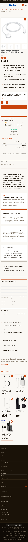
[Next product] (2, 58)
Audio (2, 488)
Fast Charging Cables (18, 9)
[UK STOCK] (14, 30)
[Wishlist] (20, 5)
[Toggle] (26, 486)
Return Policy (4, 509)
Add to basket (14, 107)
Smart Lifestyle (4, 501)
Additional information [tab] (7, 164)
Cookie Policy (4, 517)
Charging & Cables (6, 9)
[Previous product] (5, 58)
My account (3, 473)
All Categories (4, 486)
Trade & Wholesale (5, 462)
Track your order (4, 478)
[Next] (24, 30)
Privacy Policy (4, 519)
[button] (2, 5)
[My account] (23, 5)
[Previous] (3, 30)
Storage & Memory (5, 493)
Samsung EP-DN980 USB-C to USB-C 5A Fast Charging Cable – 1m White (7, 413)
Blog (2, 455)
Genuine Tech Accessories (7, 470)
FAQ (2, 457)
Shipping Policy (4, 512)
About (2, 452)
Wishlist (2, 475)
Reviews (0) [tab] (4, 166)
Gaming (2, 498)
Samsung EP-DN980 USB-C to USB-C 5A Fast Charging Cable (6, 390)
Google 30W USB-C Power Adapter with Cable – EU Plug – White (20, 390)
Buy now (15, 112)
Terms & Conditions (5, 514)
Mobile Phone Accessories (7, 496)
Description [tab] (4, 161)
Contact (3, 460)
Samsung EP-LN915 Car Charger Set (20, 412)
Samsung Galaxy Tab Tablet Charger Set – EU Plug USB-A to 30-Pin (7, 436)
